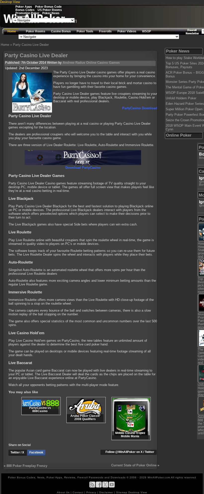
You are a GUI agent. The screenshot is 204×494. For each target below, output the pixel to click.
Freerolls (21, 16)
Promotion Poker (27, 13)
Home (11, 31)
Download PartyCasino (83, 167)
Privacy (91, 492)
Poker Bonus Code (48, 6)
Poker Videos (126, 31)
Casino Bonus (61, 31)
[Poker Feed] (92, 486)
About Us (64, 492)
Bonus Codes (25, 9)
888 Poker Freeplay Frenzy (26, 466)
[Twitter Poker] (105, 486)
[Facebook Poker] (99, 486)
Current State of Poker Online (133, 465)
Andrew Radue (74, 62)
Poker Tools (85, 31)
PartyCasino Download (139, 108)
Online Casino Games (103, 62)
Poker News (50, 13)
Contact (78, 492)
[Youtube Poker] (112, 486)
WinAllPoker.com (159, 477)
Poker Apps (23, 6)
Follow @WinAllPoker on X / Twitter (129, 452)
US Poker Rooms (50, 9)
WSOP (146, 31)
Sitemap (121, 492)
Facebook (36, 452)
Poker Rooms (35, 31)
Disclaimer (106, 492)
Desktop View (10, 2)
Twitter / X (17, 452)
